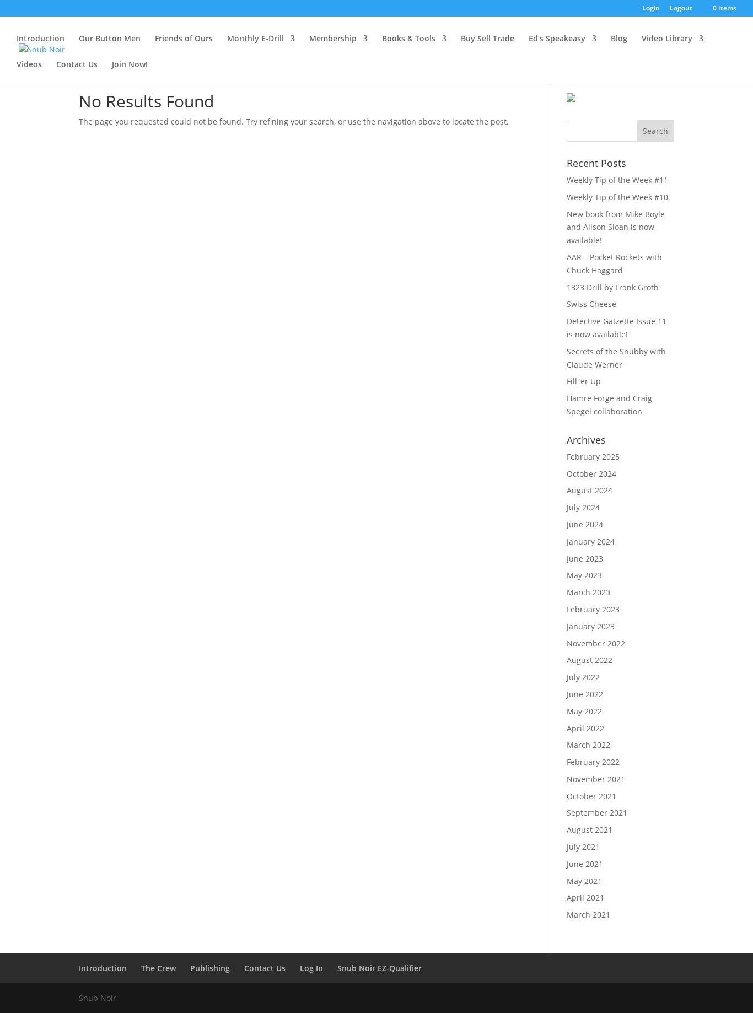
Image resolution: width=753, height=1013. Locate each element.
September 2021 (597, 812)
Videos (29, 65)
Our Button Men (110, 39)
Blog (619, 39)
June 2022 (585, 694)
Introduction (40, 39)
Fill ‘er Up (584, 381)
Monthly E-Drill (255, 39)
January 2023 (591, 626)
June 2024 (585, 524)
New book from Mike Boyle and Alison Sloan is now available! (616, 227)
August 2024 (589, 490)
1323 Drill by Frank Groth (613, 287)
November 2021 (596, 779)
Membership (333, 39)
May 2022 (584, 711)
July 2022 (583, 677)
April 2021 (585, 897)
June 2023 (585, 558)
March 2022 (588, 745)
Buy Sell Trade (487, 39)
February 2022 (593, 762)
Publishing (210, 968)
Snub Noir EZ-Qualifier (379, 968)
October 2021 (591, 796)
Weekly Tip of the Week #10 (617, 197)
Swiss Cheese (591, 304)
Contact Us (77, 65)
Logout (681, 9)
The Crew (158, 968)
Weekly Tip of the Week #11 (617, 180)
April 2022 (585, 728)
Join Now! (130, 65)
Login (651, 9)
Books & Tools (408, 39)
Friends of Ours (184, 39)
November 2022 (596, 643)
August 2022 (589, 660)
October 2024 (591, 473)
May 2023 (584, 575)
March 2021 (588, 914)
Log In (311, 968)
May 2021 (584, 881)
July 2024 (583, 507)
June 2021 (585, 864)
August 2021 (589, 830)
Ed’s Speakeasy (557, 39)
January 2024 (591, 541)
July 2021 (583, 847)
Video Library (667, 39)
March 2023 (588, 592)
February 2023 (593, 609)
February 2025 (593, 456)
